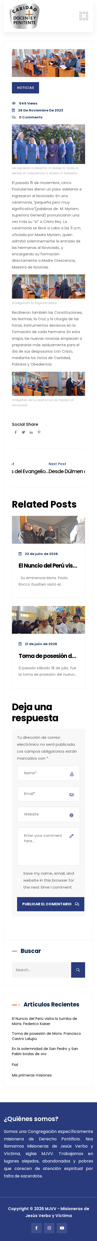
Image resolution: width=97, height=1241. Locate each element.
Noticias (25, 87)
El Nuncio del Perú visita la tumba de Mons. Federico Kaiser (48, 566)
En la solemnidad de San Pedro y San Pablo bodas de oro (45, 1051)
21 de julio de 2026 (40, 643)
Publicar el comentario (47, 904)
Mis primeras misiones (32, 1075)
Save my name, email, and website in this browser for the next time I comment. (48, 880)
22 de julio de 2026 (41, 553)
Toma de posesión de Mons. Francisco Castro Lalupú (48, 656)
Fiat (15, 1064)
